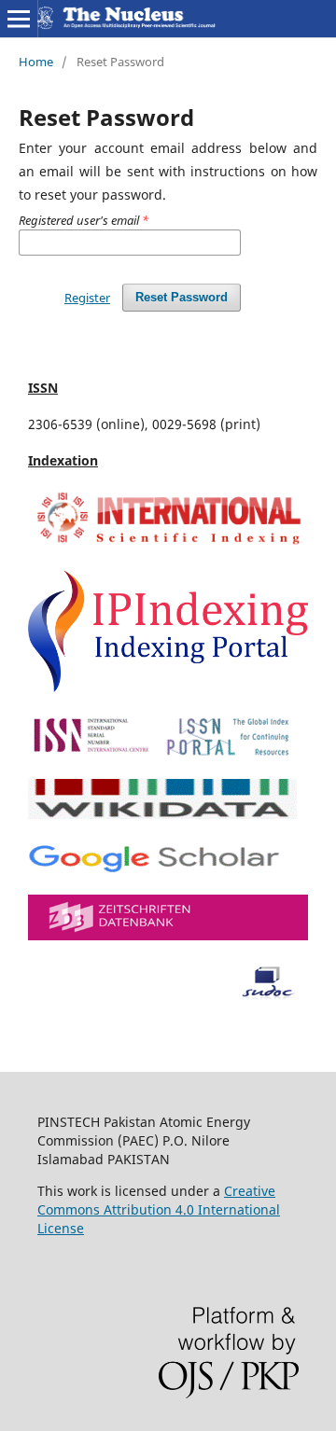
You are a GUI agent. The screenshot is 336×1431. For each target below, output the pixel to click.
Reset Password (181, 297)
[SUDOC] (168, 995)
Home (36, 61)
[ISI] (168, 544)
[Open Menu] (18, 18)
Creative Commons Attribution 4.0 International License (158, 1209)
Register (87, 297)
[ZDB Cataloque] (168, 935)
